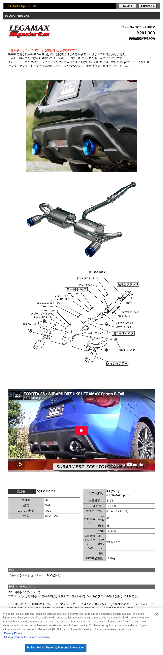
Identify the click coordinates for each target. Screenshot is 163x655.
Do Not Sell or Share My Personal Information (56, 647)
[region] (81, 631)
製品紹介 (128, 6)
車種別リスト (148, 6)
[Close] (156, 614)
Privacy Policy (13, 633)
